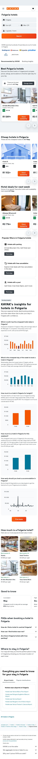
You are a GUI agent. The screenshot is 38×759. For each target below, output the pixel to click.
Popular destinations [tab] (23, 680)
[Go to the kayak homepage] (13, 8)
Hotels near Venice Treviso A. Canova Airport (18, 704)
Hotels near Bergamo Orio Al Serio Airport (17, 702)
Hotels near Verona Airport (13, 699)
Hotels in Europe (20, 724)
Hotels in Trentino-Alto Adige (9, 726)
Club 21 (5, 161)
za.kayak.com (4, 724)
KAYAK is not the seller (10, 746)
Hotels (12, 724)
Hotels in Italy (31, 724)
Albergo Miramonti (9, 213)
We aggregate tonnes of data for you (15, 750)
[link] (9, 254)
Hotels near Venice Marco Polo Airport (16, 692)
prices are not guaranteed (9, 741)
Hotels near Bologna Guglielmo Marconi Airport (17, 695)
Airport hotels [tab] (8, 680)
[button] (3, 8)
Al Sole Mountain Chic (11, 106)
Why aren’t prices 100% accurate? (14, 753)
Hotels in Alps (22, 726)
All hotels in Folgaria (7, 717)
